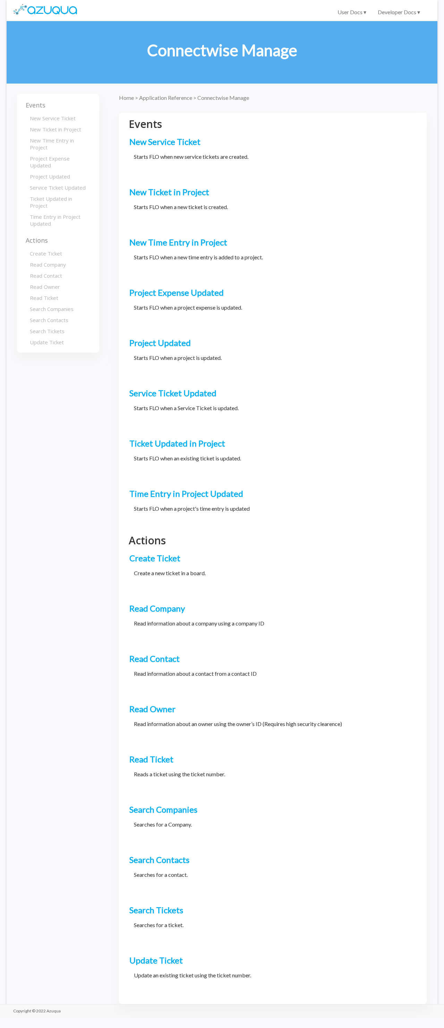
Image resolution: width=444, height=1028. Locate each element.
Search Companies (52, 308)
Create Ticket (46, 253)
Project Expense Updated (50, 162)
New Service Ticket (53, 118)
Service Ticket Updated (58, 187)
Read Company (48, 264)
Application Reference (166, 97)
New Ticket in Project (55, 129)
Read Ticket (44, 297)
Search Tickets (47, 331)
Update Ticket (47, 342)
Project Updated (50, 176)
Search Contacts (49, 320)
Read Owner (45, 286)
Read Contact (46, 275)
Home (127, 97)
